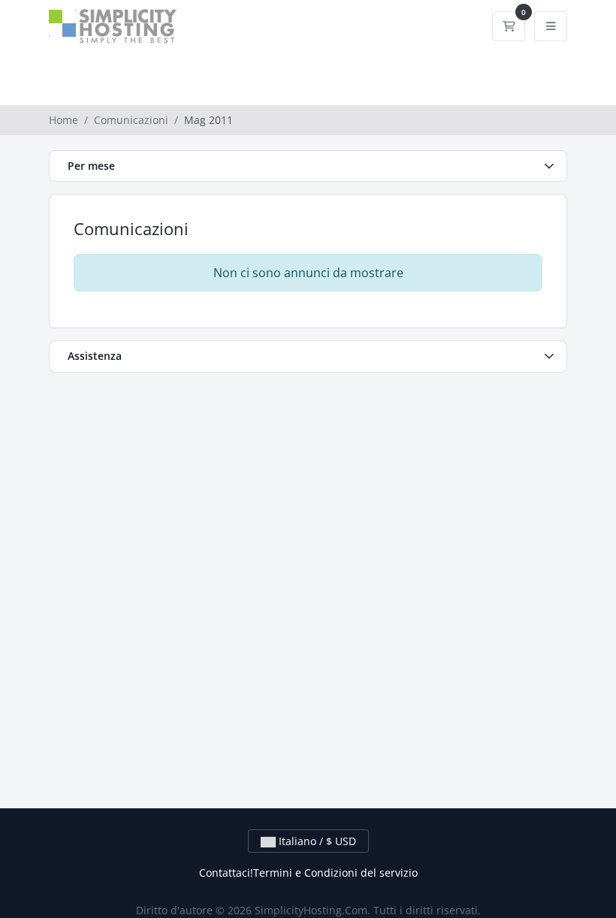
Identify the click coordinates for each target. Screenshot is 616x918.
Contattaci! (226, 872)
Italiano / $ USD (316, 841)
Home (63, 120)
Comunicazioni (131, 120)
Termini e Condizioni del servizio (335, 872)
